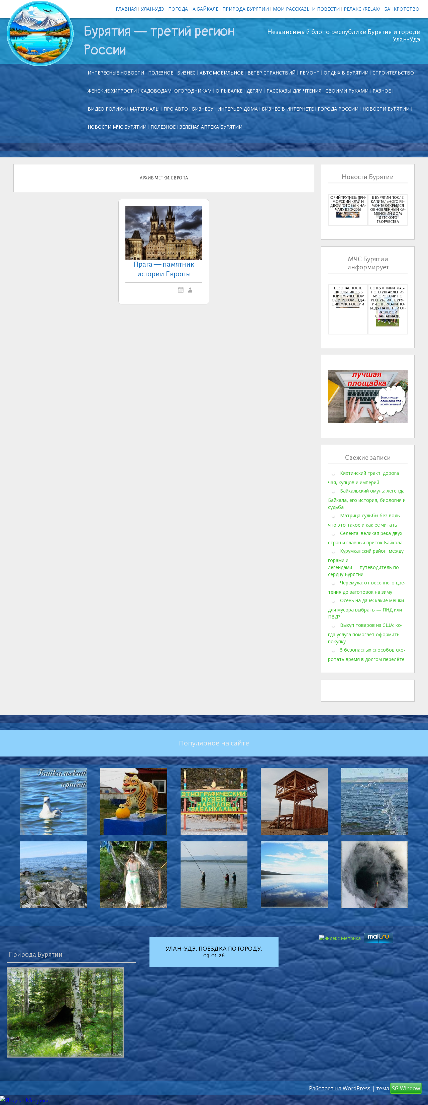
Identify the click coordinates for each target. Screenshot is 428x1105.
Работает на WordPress (339, 1088)
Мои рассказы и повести (306, 9)
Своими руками (346, 91)
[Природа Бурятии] (65, 1012)
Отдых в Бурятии (346, 73)
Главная (126, 9)
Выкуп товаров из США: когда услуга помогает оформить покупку (365, 633)
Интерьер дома (237, 109)
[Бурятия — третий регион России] (40, 33)
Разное (381, 91)
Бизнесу (202, 109)
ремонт (310, 73)
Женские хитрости (112, 91)
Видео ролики (107, 109)
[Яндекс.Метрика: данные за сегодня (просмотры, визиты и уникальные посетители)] (24, 1100)
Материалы (144, 109)
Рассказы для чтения (293, 91)
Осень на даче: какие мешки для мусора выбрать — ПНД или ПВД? (366, 608)
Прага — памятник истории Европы (164, 269)
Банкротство (401, 9)
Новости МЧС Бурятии (117, 127)
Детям (254, 91)
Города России (338, 109)
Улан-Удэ (152, 9)
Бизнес (186, 73)
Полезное (160, 73)
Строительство (393, 73)
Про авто (176, 109)
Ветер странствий (271, 73)
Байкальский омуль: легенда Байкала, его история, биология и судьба (367, 499)
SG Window (406, 1088)
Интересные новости (116, 73)
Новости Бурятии (386, 109)
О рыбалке (229, 91)
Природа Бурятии (245, 9)
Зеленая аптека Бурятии (211, 127)
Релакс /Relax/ (362, 9)
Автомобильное (221, 73)
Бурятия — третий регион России (159, 41)
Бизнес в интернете (288, 109)
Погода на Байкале (193, 9)
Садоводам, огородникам (176, 91)
